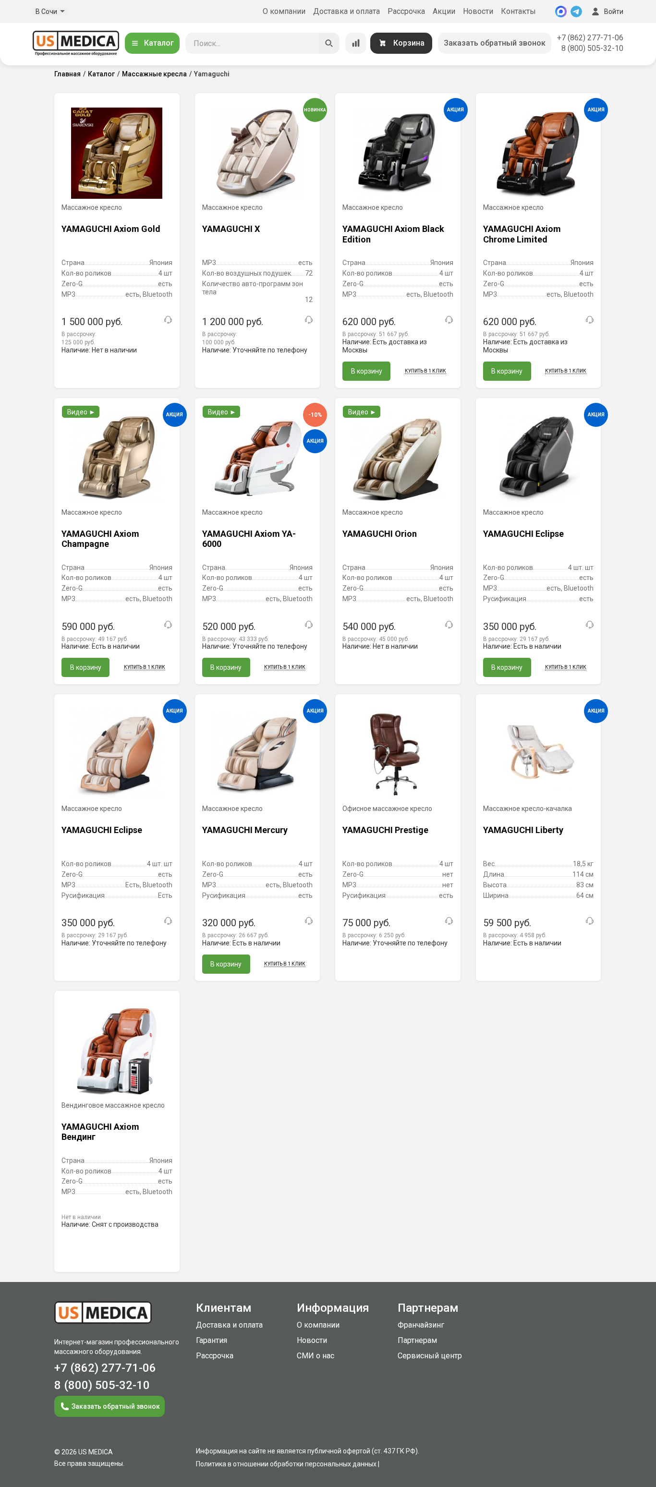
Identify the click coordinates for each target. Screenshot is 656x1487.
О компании (284, 11)
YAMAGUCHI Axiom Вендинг (100, 1132)
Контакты (518, 11)
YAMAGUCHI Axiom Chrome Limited (522, 234)
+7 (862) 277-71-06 (590, 37)
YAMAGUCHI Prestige (385, 830)
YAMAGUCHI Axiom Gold (110, 229)
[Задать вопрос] (168, 320)
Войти (613, 11)
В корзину (366, 371)
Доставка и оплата (346, 11)
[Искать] (329, 43)
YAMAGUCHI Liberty (523, 830)
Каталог (159, 43)
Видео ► (81, 412)
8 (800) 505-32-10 (592, 48)
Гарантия (211, 1340)
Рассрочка (406, 11)
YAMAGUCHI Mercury (245, 830)
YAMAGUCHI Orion (379, 534)
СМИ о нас (315, 1355)
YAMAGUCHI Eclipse (523, 534)
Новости (478, 11)
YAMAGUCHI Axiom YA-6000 (249, 539)
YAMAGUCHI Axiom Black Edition (393, 234)
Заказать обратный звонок (495, 43)
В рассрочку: (375, 334)
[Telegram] (576, 11)
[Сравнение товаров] (355, 43)
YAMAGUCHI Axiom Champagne (100, 539)
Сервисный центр (430, 1355)
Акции (444, 11)
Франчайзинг (421, 1325)
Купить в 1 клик (425, 371)
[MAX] (561, 11)
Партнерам (417, 1340)
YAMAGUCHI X (231, 229)
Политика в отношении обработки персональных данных (286, 1464)
